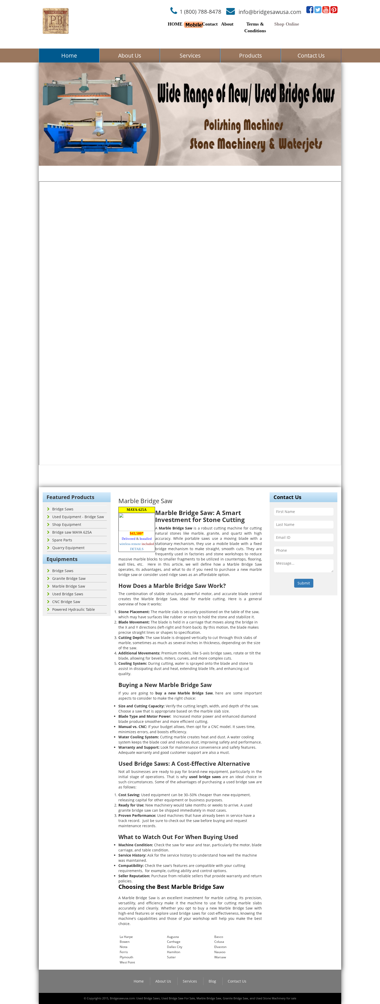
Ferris (124, 952)
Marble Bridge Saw (68, 586)
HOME (175, 24)
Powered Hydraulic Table (73, 609)
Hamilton (173, 952)
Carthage (173, 941)
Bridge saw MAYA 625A (72, 532)
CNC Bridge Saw (66, 601)
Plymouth (126, 957)
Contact (210, 24)
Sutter (171, 957)
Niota (123, 947)
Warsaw (220, 957)
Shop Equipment (66, 524)
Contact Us (311, 55)
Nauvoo (219, 952)
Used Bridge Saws (67, 593)
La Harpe (126, 937)
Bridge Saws (62, 509)
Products (250, 55)
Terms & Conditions (255, 27)
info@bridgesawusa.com (270, 11)
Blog (212, 981)
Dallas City (174, 947)
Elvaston (220, 947)
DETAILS (136, 549)
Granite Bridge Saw (69, 578)
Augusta (173, 937)
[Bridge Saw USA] (56, 21)
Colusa (219, 941)
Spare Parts (62, 539)
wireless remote (130, 544)
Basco (218, 937)
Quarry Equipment (68, 547)
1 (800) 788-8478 (200, 11)
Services (190, 55)
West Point (127, 962)
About (227, 24)
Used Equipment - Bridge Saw (78, 516)
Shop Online (286, 24)
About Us (129, 55)
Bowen (125, 941)
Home (69, 55)
